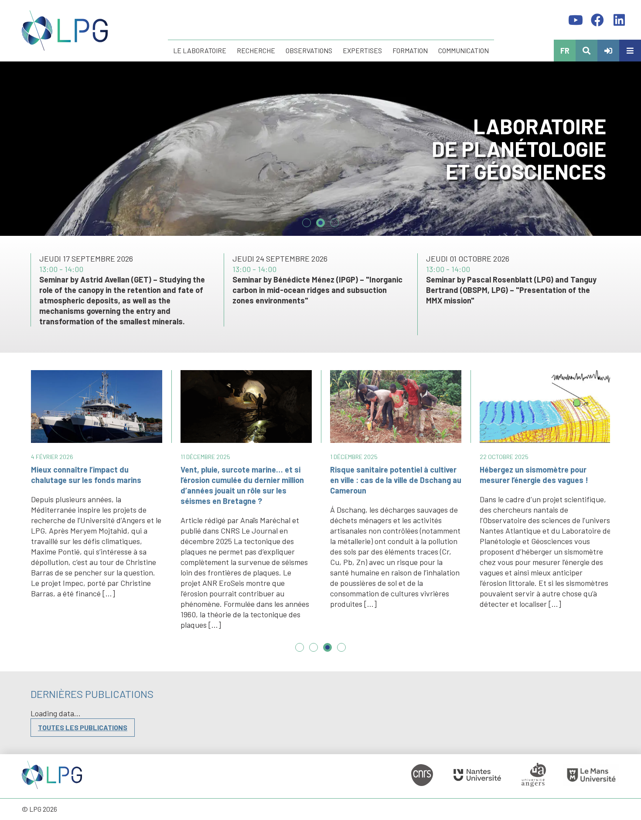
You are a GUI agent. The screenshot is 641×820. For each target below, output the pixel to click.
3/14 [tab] (327, 651)
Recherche (256, 50)
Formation (410, 50)
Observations (309, 50)
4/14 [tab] (341, 651)
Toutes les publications (82, 727)
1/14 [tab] (299, 651)
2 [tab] (320, 219)
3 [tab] (334, 219)
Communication (463, 50)
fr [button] (564, 50)
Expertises (362, 50)
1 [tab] (306, 219)
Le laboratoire (199, 50)
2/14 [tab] (313, 651)
